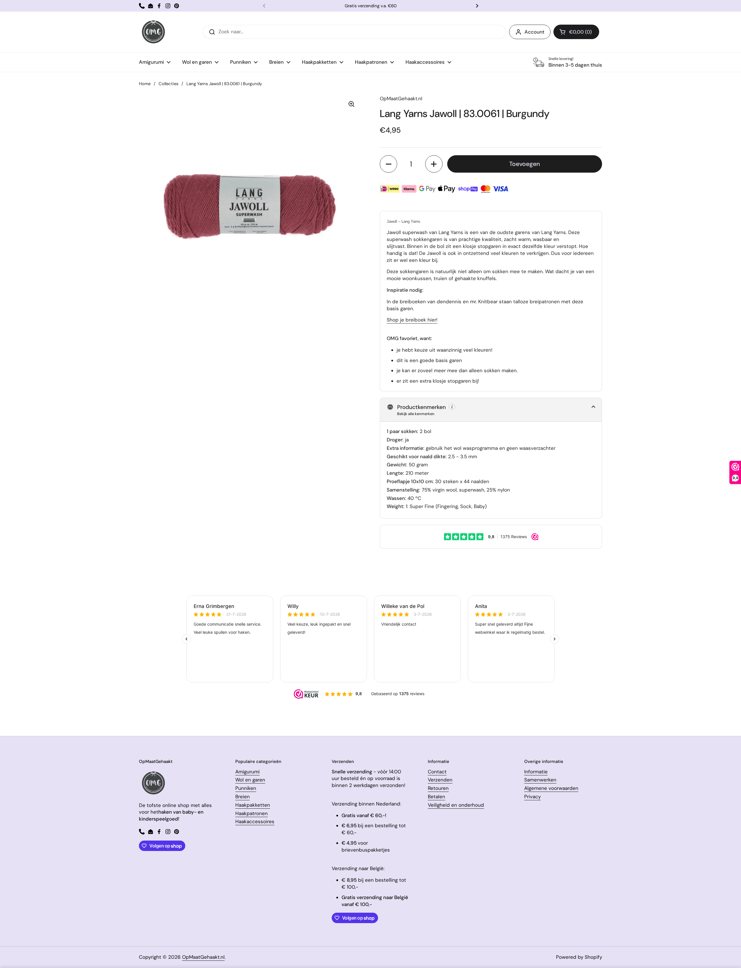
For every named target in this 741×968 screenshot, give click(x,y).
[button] (576, 32)
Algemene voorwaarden (551, 788)
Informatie (536, 771)
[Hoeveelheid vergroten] (434, 164)
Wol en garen (250, 780)
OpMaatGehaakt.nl (203, 957)
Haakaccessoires (254, 821)
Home (145, 84)
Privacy (532, 796)
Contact (437, 771)
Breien (242, 796)
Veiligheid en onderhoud (456, 805)
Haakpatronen (251, 813)
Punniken (245, 788)
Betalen (436, 796)
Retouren (438, 788)
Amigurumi (247, 771)
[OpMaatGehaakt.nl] (153, 31)
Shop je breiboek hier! (412, 320)
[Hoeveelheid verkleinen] (388, 164)
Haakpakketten (252, 805)
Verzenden (440, 780)
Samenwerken (540, 780)
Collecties (168, 84)
